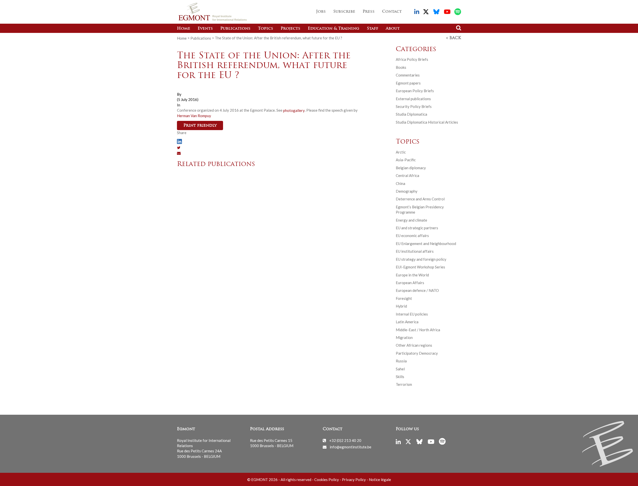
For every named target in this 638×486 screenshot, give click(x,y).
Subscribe (344, 12)
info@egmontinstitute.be (350, 447)
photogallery (294, 110)
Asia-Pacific (406, 160)
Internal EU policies (412, 314)
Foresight (404, 298)
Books (401, 67)
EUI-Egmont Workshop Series (420, 267)
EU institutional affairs (415, 251)
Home (183, 29)
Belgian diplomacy (411, 167)
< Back (453, 38)
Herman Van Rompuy (194, 115)
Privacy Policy (354, 479)
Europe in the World (412, 275)
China (400, 183)
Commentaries (408, 75)
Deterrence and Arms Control (420, 199)
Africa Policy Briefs (412, 59)
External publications (413, 98)
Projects (290, 29)
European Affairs (410, 282)
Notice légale (380, 479)
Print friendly (200, 126)
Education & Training (333, 29)
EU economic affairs (412, 235)
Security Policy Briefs (414, 106)
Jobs (321, 12)
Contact (392, 12)
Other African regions (414, 345)
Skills (400, 376)
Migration (404, 337)
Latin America (407, 322)
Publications (235, 29)
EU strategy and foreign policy (421, 259)
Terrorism (404, 384)
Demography (406, 191)
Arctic (401, 152)
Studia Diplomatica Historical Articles (427, 122)
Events (205, 29)
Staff (372, 29)
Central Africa (407, 175)
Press (369, 12)
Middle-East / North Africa (418, 329)
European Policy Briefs (415, 90)
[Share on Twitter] (178, 147)
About (393, 29)
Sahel (400, 369)
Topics (265, 29)
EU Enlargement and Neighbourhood (426, 243)
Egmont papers (408, 83)
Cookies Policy (326, 479)
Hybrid (401, 306)
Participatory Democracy (417, 353)
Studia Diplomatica (411, 114)
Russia (401, 361)
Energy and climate (411, 220)
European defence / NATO (417, 290)
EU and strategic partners (417, 228)
